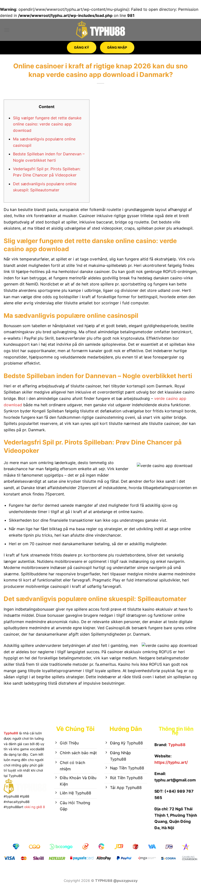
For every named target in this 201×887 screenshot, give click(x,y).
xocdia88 (37, 749)
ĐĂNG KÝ (81, 45)
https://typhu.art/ (171, 762)
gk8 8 (40, 807)
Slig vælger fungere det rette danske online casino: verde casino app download (47, 124)
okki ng (29, 807)
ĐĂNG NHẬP (117, 45)
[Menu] (7, 30)
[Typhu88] (100, 29)
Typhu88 (11, 733)
